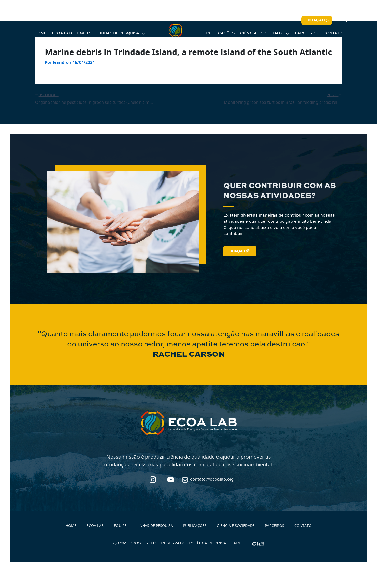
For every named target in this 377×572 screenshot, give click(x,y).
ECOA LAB (62, 33)
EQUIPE (84, 33)
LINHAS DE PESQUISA (118, 33)
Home (71, 525)
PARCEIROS (306, 33)
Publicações (195, 525)
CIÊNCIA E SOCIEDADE (262, 33)
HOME (40, 33)
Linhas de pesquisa (155, 525)
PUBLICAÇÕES (220, 33)
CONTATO (332, 33)
